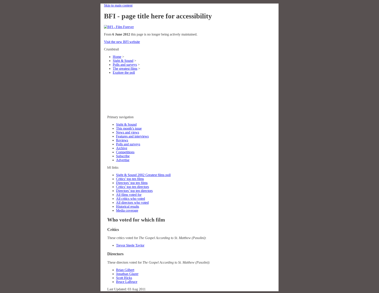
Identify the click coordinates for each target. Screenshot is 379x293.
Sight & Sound (123, 61)
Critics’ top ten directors (132, 187)
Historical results (127, 206)
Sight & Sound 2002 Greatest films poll (143, 175)
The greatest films (125, 68)
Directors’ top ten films (132, 183)
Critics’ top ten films (130, 179)
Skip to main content (118, 5)
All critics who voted (130, 198)
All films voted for (128, 195)
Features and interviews (132, 136)
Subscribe (123, 156)
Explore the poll (124, 72)
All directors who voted (132, 202)
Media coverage (127, 210)
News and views (127, 132)
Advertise (122, 160)
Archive (121, 148)
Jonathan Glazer (127, 274)
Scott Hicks (124, 278)
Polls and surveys (125, 64)
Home (117, 57)
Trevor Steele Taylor (130, 245)
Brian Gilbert (125, 270)
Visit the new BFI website (122, 42)
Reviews (122, 140)
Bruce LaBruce (126, 282)
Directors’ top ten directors (134, 191)
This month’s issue (129, 128)
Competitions (125, 152)
